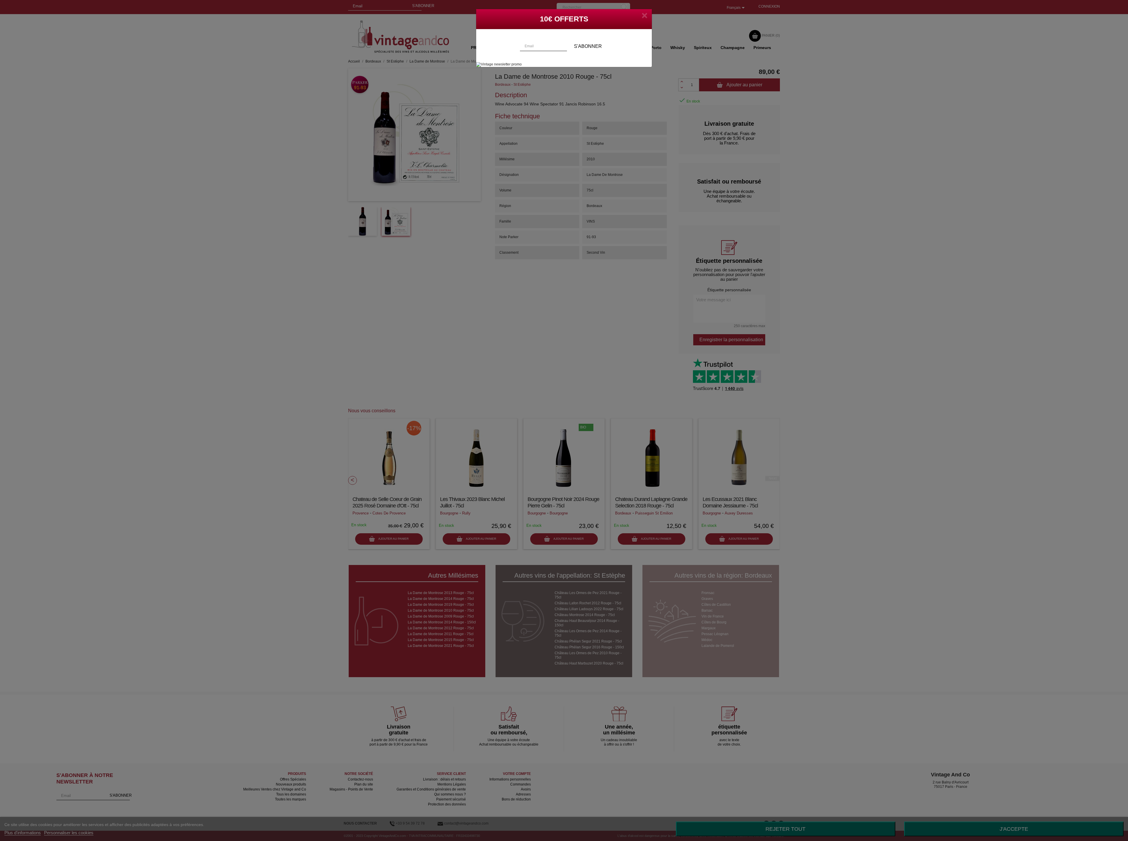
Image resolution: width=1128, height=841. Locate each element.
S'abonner (588, 46)
